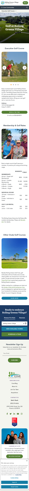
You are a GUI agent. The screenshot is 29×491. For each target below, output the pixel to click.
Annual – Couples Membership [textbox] (6, 181)
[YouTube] (18, 414)
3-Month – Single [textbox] (6, 188)
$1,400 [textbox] (20, 181)
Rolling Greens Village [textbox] (9, 323)
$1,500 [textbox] (25, 186)
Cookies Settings (14, 477)
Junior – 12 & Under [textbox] (7, 208)
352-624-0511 (18, 115)
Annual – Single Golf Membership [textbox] (7, 177)
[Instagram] (21, 414)
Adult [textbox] (3, 206)
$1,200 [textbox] (25, 177)
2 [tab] (13, 85)
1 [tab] (11, 85)
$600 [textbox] (20, 184)
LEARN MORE (14, 298)
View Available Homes (14, 329)
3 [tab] (15, 85)
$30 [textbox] (21, 195)
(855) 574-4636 (14, 403)
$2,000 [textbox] (25, 181)
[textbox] (8, 171)
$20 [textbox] (21, 206)
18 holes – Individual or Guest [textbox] (8, 195)
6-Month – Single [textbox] (6, 184)
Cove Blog (14, 383)
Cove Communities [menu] (8, 7)
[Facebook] (7, 414)
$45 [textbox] (26, 195)
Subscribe (14, 360)
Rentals (22, 318)
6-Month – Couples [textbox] (7, 186)
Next (25, 68)
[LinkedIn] (14, 414)
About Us (14, 386)
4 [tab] (18, 85)
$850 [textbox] (20, 177)
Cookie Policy (18, 474)
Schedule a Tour (14, 334)
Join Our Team (14, 389)
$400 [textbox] (20, 188)
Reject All (14, 482)
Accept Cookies (14, 486)
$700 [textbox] (26, 184)
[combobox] (14, 323)
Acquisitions (14, 392)
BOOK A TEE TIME (14, 112)
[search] (27, 7)
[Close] (27, 460)
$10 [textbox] (21, 208)
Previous (4, 68)
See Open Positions (14, 456)
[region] (14, 474)
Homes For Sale (9, 318)
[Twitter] (11, 414)
